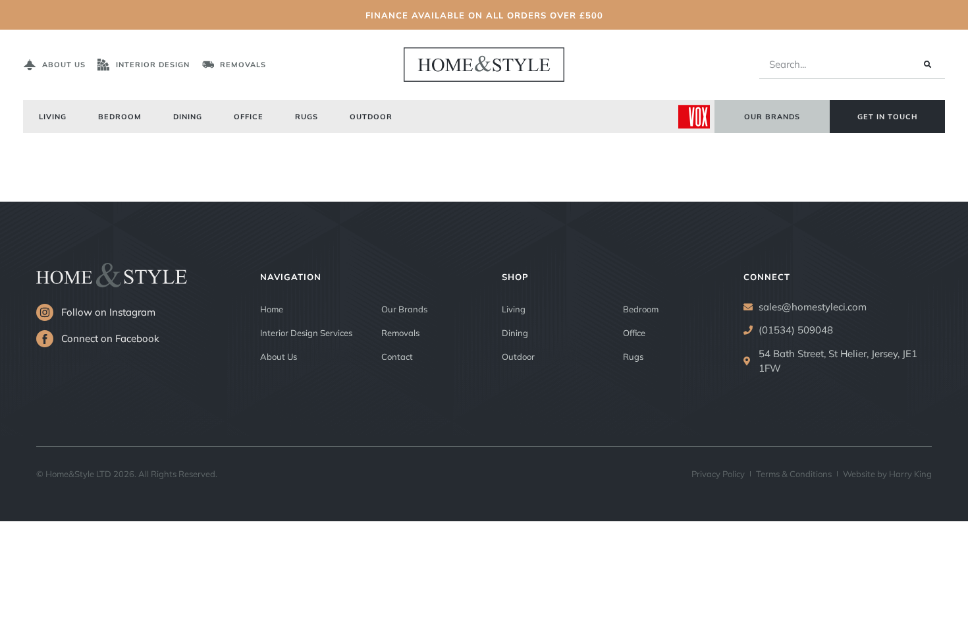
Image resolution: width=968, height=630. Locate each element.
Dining (187, 116)
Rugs (306, 116)
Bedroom (120, 116)
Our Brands (404, 308)
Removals (400, 332)
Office (248, 116)
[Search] (927, 64)
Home (271, 308)
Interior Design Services (306, 332)
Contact (397, 356)
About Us (278, 356)
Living (53, 116)
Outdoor (371, 116)
